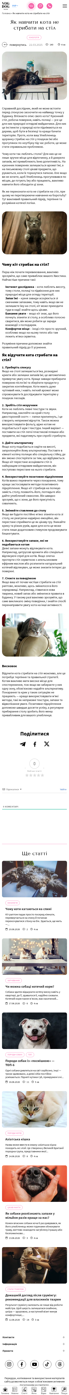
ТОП (30, 1054)
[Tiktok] (47, 1364)
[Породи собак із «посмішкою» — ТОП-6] (34, 1031)
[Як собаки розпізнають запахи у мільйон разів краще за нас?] (34, 1183)
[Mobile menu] (64, 6)
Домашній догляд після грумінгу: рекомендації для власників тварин (33, 1297)
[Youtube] (34, 1364)
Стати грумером (16, 1289)
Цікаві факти (14, 1207)
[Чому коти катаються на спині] (34, 879)
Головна (6, 13)
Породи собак (15, 1054)
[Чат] (40, 6)
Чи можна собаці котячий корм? (29, 986)
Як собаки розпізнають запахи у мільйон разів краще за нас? (30, 1215)
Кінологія (34, 37)
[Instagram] (9, 1364)
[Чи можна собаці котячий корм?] (34, 956)
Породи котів (14, 1133)
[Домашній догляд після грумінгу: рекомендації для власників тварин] (34, 1265)
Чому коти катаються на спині (28, 909)
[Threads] (60, 1364)
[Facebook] (22, 1364)
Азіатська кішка (17, 1139)
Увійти (62, 789)
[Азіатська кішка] (34, 1109)
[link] (49, 6)
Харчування (14, 980)
